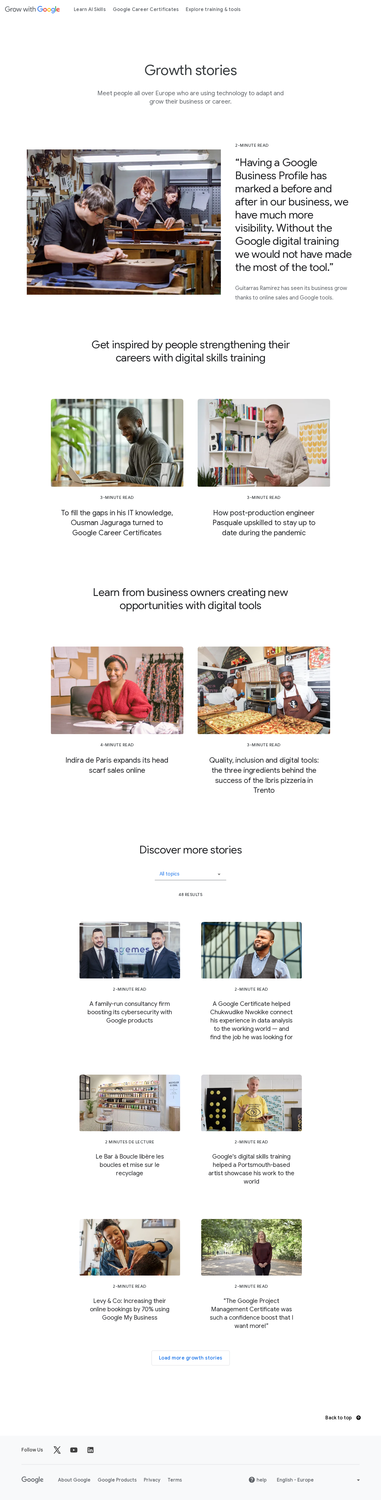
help (262, 1480)
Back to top (339, 1418)
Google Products (117, 1480)
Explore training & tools (213, 10)
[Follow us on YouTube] (74, 1450)
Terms (175, 1480)
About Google (74, 1480)
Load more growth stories (190, 1358)
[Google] (32, 9)
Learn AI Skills (90, 10)
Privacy (152, 1480)
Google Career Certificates (146, 10)
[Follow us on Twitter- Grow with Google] (57, 1450)
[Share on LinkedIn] (90, 1450)
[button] (190, 872)
